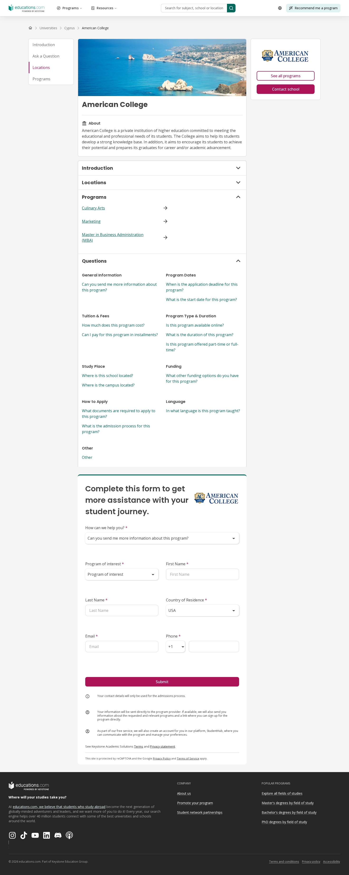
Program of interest (104, 563)
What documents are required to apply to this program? (118, 413)
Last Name (96, 600)
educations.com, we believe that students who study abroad (59, 806)
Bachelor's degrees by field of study (289, 812)
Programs (70, 8)
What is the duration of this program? (199, 334)
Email (91, 636)
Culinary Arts (93, 208)
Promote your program (195, 803)
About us (184, 793)
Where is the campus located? (108, 385)
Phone (173, 636)
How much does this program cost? (113, 325)
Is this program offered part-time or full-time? (202, 347)
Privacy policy (311, 862)
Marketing (91, 221)
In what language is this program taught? (203, 410)
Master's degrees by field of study (288, 803)
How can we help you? (106, 527)
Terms (138, 746)
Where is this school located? (107, 375)
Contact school (285, 89)
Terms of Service (188, 758)
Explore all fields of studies (282, 793)
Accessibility (331, 862)
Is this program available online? (195, 325)
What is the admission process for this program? (116, 428)
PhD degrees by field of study (284, 822)
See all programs (286, 75)
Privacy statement (162, 746)
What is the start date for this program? (201, 299)
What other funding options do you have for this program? (202, 378)
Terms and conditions (284, 862)
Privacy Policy (162, 758)
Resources (105, 8)
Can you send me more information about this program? (119, 287)
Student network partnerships (199, 812)
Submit (162, 681)
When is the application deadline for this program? (202, 287)
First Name (177, 563)
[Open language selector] (280, 8)
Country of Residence (186, 600)
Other (87, 457)
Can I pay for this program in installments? (120, 334)
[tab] (51, 44)
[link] (95, 28)
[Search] (231, 8)
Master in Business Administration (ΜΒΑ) (112, 237)
